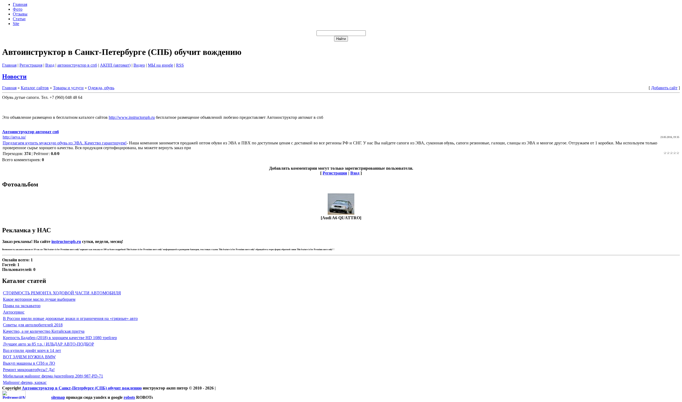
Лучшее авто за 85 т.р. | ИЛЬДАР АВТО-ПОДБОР (48, 344)
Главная (9, 65)
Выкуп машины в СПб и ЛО (29, 363)
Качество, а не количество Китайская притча (43, 331)
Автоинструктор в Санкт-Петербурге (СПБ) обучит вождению (82, 388)
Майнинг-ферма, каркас (25, 382)
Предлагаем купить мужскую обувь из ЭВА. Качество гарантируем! (65, 143)
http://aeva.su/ (14, 137)
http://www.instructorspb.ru (132, 117)
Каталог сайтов (35, 88)
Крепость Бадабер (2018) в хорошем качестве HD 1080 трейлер (60, 337)
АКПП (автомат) (115, 65)
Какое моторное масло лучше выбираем (39, 299)
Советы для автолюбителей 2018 (33, 325)
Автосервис (14, 312)
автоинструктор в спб (77, 65)
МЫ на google (160, 65)
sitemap (58, 397)
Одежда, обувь (101, 88)
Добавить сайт (664, 88)
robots (129, 397)
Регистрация (30, 65)
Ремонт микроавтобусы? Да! (29, 369)
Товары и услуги (68, 88)
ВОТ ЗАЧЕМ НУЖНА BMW (29, 357)
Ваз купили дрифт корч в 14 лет (32, 350)
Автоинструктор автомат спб (30, 131)
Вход (49, 65)
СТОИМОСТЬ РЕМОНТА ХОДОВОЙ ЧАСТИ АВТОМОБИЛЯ (62, 293)
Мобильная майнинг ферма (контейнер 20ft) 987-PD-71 (53, 376)
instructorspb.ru (66, 241)
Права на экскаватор (21, 305)
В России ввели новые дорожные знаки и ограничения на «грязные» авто (70, 318)
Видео (139, 65)
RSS (180, 65)
